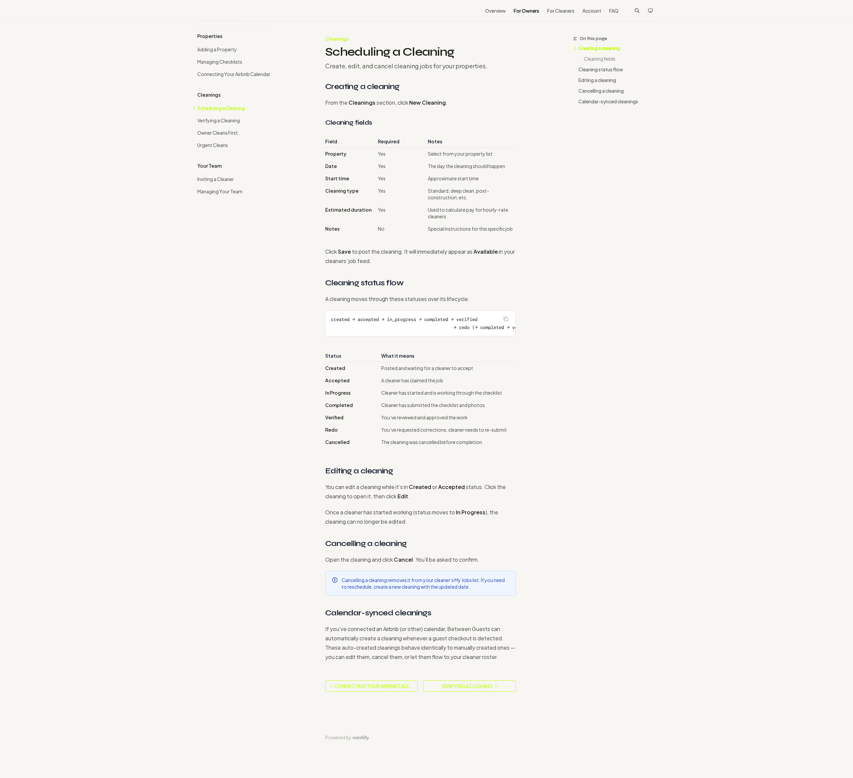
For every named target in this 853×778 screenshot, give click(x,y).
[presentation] (420, 323)
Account (591, 11)
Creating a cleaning (599, 48)
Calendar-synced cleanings (608, 101)
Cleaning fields (599, 59)
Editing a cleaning (597, 80)
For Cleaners (560, 11)
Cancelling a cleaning (601, 91)
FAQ (613, 11)
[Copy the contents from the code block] (505, 319)
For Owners (526, 11)
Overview (495, 11)
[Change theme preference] (650, 10)
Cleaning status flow (600, 69)
